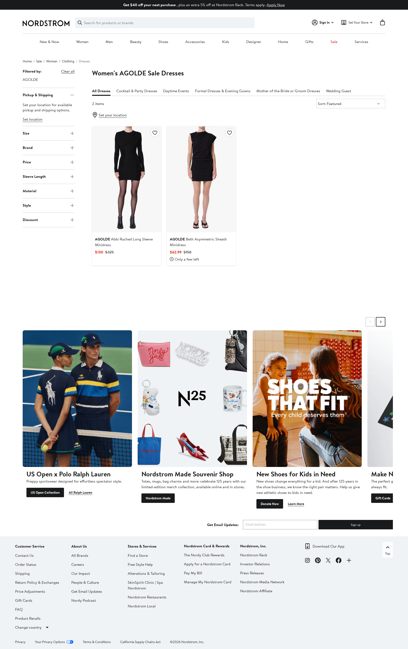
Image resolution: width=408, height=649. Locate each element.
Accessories (195, 41)
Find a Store (138, 555)
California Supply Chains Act (140, 642)
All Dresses (101, 90)
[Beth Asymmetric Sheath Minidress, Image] (201, 179)
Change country (28, 627)
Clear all (68, 71)
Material (29, 190)
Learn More (296, 503)
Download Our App (328, 546)
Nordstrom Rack (253, 555)
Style (27, 205)
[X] (328, 561)
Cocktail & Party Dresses (136, 90)
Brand (28, 147)
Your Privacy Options (50, 642)
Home (283, 41)
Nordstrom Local (142, 606)
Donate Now (270, 503)
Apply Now (276, 4)
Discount (30, 219)
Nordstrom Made (158, 498)
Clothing (68, 61)
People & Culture (85, 582)
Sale (334, 41)
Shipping (22, 573)
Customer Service (29, 546)
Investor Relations (255, 563)
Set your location (113, 115)
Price (27, 162)
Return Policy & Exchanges (37, 582)
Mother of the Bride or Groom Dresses (288, 90)
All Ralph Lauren (80, 492)
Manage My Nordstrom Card (207, 581)
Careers (77, 564)
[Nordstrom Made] (192, 398)
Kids (225, 41)
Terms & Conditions (97, 642)
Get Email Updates (86, 591)
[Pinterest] (318, 561)
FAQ (19, 609)
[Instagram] (307, 561)
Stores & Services (142, 546)
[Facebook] (338, 561)
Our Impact (80, 573)
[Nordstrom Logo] (46, 23)
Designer (253, 41)
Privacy (20, 642)
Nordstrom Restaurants (147, 597)
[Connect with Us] (349, 561)
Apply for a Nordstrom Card (207, 563)
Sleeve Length (34, 176)
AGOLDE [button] (30, 79)
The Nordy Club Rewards (204, 555)
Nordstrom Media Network (262, 581)
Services (361, 41)
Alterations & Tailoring (146, 573)
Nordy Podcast (83, 600)
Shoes (163, 41)
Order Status (25, 564)
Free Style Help (140, 564)
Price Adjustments (30, 591)
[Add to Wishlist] (154, 132)
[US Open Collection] (77, 398)
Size (26, 133)
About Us (79, 546)
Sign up (356, 525)
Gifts (309, 41)
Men (109, 41)
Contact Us (24, 555)
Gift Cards (383, 498)
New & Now (49, 41)
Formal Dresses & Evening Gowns (223, 90)
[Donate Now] (307, 398)
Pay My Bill (193, 572)
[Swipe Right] (380, 322)
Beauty (135, 41)
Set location (32, 119)
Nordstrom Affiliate (256, 590)
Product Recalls (28, 618)
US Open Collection (45, 492)
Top (387, 553)
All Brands (79, 555)
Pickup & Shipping (38, 94)
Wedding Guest (338, 90)
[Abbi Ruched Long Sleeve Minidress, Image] (126, 179)
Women (82, 41)
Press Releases (252, 572)
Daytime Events (176, 90)
